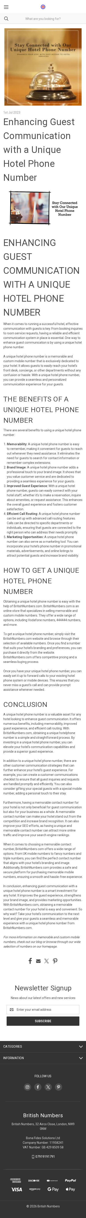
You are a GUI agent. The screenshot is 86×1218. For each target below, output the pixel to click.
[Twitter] (46, 961)
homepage (49, 946)
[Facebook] (30, 961)
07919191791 (45, 1157)
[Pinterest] (55, 961)
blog (39, 942)
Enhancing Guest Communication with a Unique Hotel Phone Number (39, 149)
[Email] (38, 961)
